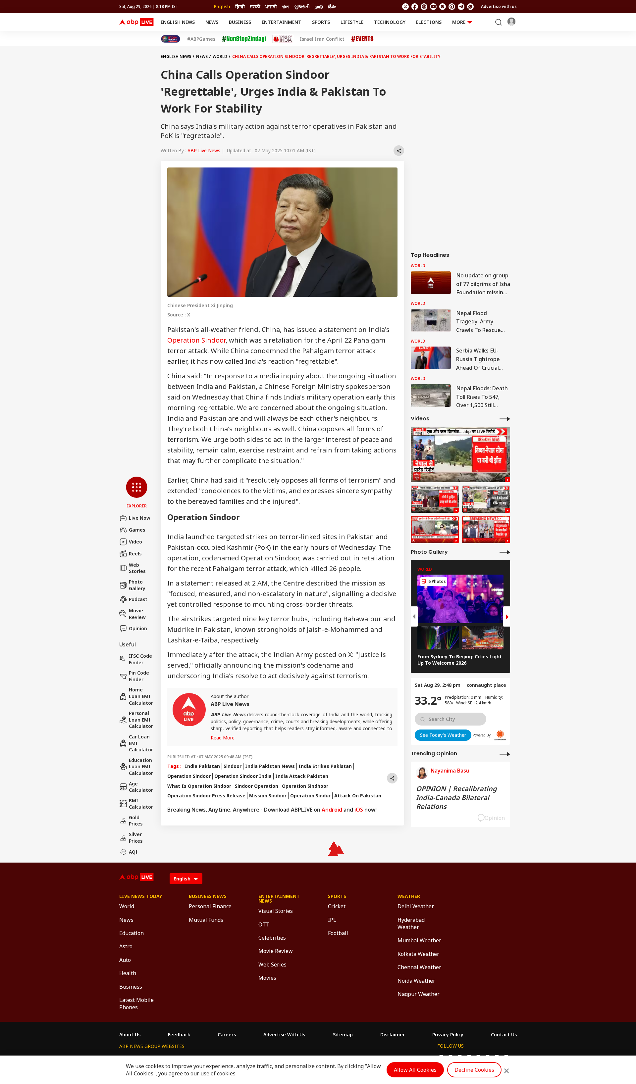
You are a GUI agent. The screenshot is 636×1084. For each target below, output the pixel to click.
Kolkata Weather (418, 954)
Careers (227, 1034)
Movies (267, 977)
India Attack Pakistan (301, 776)
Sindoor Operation (256, 786)
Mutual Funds (206, 919)
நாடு (319, 6)
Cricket (336, 906)
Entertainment (281, 22)
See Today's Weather (443, 735)
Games (137, 530)
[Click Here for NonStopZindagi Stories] (244, 39)
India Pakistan (202, 766)
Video (135, 542)
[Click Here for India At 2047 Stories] (171, 39)
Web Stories (137, 568)
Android (332, 809)
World (220, 56)
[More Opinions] (505, 753)
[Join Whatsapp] (470, 7)
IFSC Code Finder (140, 659)
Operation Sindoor (196, 340)
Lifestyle (352, 22)
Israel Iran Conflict (322, 39)
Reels (135, 553)
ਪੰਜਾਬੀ (271, 6)
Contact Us (504, 1034)
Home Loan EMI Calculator (141, 696)
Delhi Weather (416, 906)
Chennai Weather (419, 967)
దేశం (332, 6)
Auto (125, 960)
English (222, 6)
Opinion (138, 628)
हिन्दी (240, 6)
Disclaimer (392, 1034)
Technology (389, 22)
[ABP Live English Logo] (136, 22)
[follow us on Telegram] (461, 7)
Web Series (272, 964)
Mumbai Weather (419, 940)
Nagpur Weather (419, 994)
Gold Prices (135, 820)
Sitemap (343, 1034)
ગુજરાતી (302, 6)
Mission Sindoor (268, 795)
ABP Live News (203, 150)
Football (338, 933)
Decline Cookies (474, 1069)
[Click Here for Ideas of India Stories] (283, 39)
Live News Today (140, 896)
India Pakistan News (270, 766)
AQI (133, 852)
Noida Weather (416, 980)
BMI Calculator (141, 803)
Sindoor (232, 766)
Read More (223, 737)
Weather (409, 896)
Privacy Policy (447, 1034)
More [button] (458, 22)
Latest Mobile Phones (136, 1003)
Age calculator (141, 786)
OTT (264, 924)
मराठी (255, 6)
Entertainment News (279, 898)
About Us (129, 1034)
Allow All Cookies (415, 1069)
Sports (321, 22)
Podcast (138, 599)
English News (178, 22)
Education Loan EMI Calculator (141, 766)
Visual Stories (275, 911)
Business (240, 22)
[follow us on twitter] (405, 7)
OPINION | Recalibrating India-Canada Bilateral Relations (456, 797)
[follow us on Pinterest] (452, 7)
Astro (125, 946)
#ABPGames (201, 39)
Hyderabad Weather (411, 923)
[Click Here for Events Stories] (362, 39)
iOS (358, 809)
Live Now (139, 518)
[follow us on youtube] (433, 7)
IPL (332, 919)
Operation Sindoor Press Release (206, 795)
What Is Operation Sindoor (199, 786)
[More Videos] (505, 418)
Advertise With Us (284, 1034)
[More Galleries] (505, 551)
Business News (208, 896)
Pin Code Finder (139, 676)
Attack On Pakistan (357, 795)
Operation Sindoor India (243, 776)
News (211, 22)
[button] (136, 493)
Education (131, 933)
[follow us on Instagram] (443, 7)
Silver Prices (135, 837)
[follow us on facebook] (415, 7)
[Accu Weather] (500, 735)
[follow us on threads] (424, 7)
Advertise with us (499, 6)
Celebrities (272, 937)
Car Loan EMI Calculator (141, 743)
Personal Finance (210, 906)
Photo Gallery (137, 585)
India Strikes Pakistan (325, 766)
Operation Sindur (310, 795)
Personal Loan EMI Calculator (141, 719)
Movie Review (137, 613)
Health (127, 973)
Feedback (179, 1034)
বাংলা (286, 6)
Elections (429, 22)
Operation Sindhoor (305, 786)
